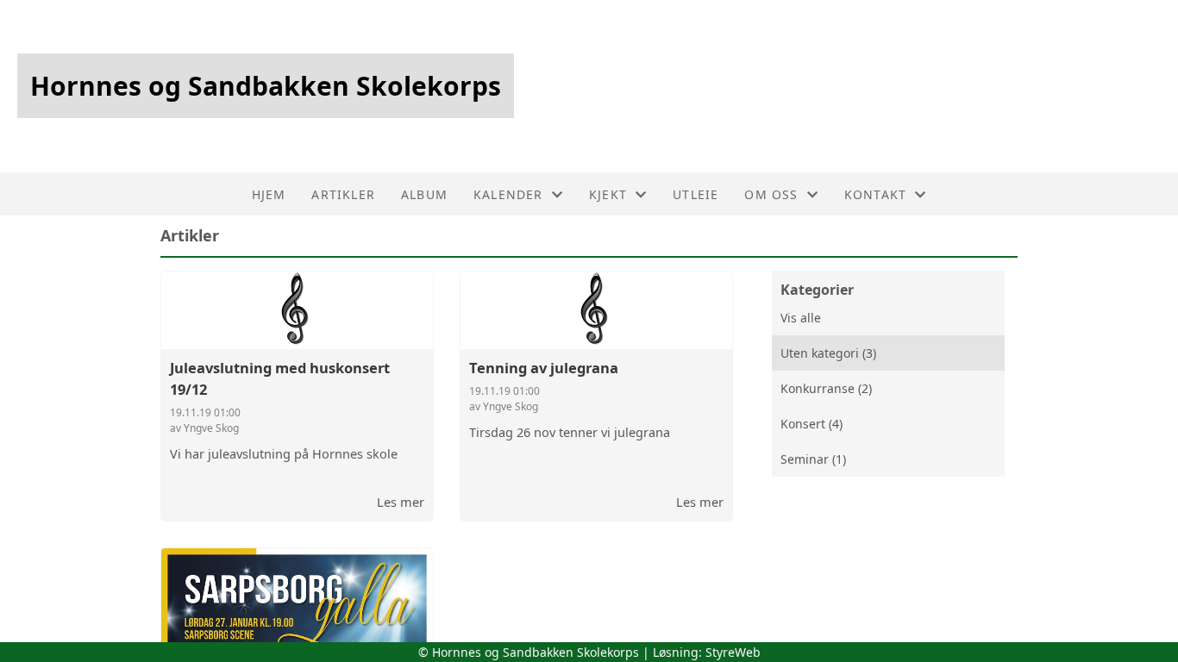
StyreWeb (733, 652)
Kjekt (608, 194)
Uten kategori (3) (828, 353)
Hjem (269, 194)
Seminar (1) (813, 459)
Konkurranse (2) (826, 388)
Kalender (508, 194)
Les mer (400, 501)
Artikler (343, 194)
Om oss (771, 194)
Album (424, 194)
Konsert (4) (811, 423)
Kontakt (875, 194)
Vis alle (800, 317)
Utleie (695, 194)
